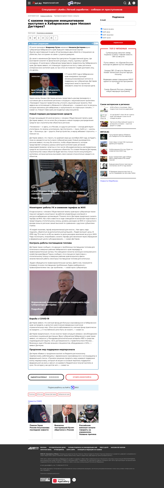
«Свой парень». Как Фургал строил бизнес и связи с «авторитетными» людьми (59, 192)
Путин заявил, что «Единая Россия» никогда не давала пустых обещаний (118, 64)
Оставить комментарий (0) (82, 377)
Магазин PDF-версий (118, 447)
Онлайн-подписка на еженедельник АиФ (82, 447)
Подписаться (118, 42)
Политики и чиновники (45, 33)
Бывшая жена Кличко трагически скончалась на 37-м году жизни (120, 165)
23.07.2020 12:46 (33, 16)
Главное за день (108, 29)
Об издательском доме (57, 447)
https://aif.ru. (46, 470)
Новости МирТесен (109, 181)
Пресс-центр (104, 447)
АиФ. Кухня (107, 38)
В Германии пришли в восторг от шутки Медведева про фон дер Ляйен (122, 172)
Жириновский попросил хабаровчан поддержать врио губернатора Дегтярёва (60, 303)
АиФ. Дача (106, 32)
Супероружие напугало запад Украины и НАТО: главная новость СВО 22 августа (118, 55)
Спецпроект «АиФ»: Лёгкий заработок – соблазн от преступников (82, 9)
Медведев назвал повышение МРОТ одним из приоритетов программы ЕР (118, 81)
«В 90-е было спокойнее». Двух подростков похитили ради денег (121, 108)
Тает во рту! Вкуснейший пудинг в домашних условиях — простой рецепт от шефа (122, 123)
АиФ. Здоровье (108, 35)
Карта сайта (70, 449)
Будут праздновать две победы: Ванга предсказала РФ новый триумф (120, 158)
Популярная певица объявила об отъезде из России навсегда (120, 135)
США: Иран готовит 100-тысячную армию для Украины (121, 142)
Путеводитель (59, 449)
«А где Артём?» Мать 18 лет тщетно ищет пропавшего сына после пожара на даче (122, 116)
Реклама (43, 447)
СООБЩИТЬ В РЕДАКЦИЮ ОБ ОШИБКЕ (90, 449)
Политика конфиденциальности (49, 473)
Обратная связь (45, 449)
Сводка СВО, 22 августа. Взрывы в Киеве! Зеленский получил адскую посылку (118, 72)
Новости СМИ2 (35, 401)
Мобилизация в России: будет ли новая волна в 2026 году (121, 150)
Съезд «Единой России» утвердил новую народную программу (118, 90)
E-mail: (103, 20)
